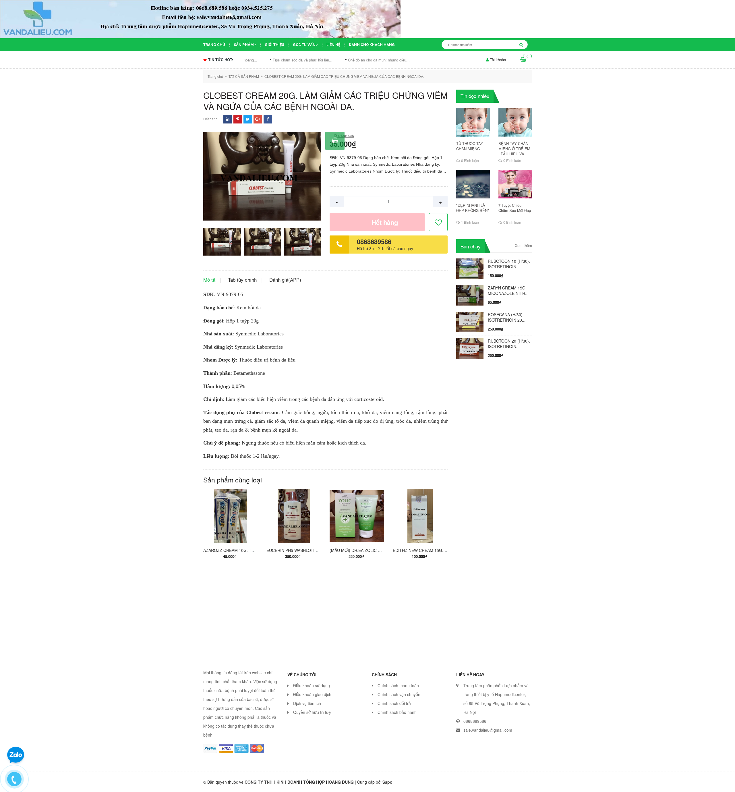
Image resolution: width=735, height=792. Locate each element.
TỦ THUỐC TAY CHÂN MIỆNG (469, 146)
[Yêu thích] (438, 222)
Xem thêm (523, 245)
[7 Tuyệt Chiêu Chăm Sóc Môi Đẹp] (515, 184)
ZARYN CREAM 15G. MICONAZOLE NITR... (508, 290)
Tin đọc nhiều (475, 95)
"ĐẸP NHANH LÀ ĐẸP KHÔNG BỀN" (472, 208)
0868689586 (374, 241)
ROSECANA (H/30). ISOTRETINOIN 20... (506, 317)
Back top (614, 783)
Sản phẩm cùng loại (232, 479)
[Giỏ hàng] (523, 59)
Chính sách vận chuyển (399, 694)
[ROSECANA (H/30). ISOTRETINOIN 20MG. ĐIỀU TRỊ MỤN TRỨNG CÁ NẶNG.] (469, 321)
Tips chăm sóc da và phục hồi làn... (265, 60)
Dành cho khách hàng (372, 45)
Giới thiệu (274, 45)
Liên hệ (333, 45)
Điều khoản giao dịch (312, 694)
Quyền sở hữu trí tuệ (312, 712)
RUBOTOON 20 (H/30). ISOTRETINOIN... (509, 343)
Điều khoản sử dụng (311, 685)
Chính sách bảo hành (397, 712)
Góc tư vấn (304, 45)
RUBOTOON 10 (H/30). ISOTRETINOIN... (509, 263)
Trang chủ (214, 45)
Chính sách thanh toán (398, 685)
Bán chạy (471, 246)
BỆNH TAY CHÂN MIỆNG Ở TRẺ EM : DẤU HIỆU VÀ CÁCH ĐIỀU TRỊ (514, 149)
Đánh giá (345, 136)
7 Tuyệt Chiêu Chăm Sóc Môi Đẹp (514, 208)
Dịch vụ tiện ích (307, 703)
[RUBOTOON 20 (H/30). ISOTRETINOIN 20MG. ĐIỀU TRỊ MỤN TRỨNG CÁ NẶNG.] (469, 348)
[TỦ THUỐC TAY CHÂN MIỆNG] (473, 122)
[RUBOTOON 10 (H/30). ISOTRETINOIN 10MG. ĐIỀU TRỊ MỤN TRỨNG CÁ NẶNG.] (469, 268)
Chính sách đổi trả (394, 703)
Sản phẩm (244, 45)
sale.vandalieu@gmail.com (487, 730)
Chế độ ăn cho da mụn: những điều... (341, 60)
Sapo (387, 782)
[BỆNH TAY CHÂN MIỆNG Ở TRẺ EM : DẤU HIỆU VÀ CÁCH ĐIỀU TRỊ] (515, 122)
